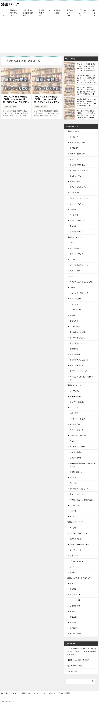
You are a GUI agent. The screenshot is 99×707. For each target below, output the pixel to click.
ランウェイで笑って (77, 338)
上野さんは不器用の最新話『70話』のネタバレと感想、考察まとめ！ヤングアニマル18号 (16, 99)
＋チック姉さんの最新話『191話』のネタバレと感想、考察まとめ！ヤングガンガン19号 (86, 91)
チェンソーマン (76, 176)
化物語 (72, 287)
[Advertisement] (49, 36)
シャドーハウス (76, 550)
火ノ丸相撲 (74, 215)
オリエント (74, 276)
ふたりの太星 (75, 181)
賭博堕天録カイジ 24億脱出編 (81, 500)
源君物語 (73, 572)
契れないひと (75, 517)
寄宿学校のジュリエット (79, 360)
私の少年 (73, 483)
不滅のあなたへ (76, 343)
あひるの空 (74, 321)
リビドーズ (74, 556)
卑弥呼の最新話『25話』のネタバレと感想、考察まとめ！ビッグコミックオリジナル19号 (86, 102)
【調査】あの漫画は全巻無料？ (28, 12)
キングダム (74, 528)
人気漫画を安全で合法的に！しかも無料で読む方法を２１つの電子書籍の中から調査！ (81, 651)
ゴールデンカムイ (76, 561)
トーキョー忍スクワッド (79, 170)
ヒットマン (74, 304)
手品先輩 (73, 478)
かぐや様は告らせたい (78, 533)
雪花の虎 (73, 617)
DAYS (72, 243)
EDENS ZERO (75, 310)
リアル (72, 567)
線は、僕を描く (76, 299)
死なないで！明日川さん (79, 293)
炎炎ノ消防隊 (75, 271)
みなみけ (73, 441)
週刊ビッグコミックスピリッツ (79, 578)
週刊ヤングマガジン (75, 385)
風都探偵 (73, 628)
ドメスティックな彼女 (78, 332)
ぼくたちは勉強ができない (80, 187)
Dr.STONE (74, 148)
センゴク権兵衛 (76, 452)
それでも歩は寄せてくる (79, 265)
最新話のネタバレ (41, 12)
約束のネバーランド (77, 220)
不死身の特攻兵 (76, 396)
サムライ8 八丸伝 (76, 204)
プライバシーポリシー (82, 12)
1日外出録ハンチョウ (78, 435)
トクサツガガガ (76, 634)
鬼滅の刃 (73, 226)
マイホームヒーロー (77, 430)
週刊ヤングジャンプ (75, 522)
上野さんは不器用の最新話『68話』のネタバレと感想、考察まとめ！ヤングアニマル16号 (47, 99)
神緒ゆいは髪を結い (77, 154)
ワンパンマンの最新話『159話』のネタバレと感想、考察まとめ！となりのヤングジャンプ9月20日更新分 (86, 79)
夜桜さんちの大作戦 (77, 142)
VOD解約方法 (72, 671)
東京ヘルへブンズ (76, 254)
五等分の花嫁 (75, 354)
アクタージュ (75, 159)
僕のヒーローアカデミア (79, 198)
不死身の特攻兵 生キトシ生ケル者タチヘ (83, 464)
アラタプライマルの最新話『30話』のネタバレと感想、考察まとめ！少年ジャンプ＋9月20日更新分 (86, 114)
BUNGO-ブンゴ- (76, 539)
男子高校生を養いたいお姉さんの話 (82, 378)
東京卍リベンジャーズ (78, 371)
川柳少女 (73, 511)
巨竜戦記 (73, 315)
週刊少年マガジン (74, 237)
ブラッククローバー (77, 232)
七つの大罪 (74, 349)
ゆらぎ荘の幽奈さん (77, 165)
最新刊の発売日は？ (57, 12)
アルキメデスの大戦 (77, 447)
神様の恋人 (74, 413)
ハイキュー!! (74, 193)
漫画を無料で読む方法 (13, 12)
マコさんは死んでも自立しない (81, 282)
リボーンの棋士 (76, 600)
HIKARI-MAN (75, 595)
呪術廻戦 (73, 209)
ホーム (3, 12)
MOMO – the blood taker (79, 544)
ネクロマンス (75, 260)
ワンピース (74, 137)
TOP (10, 693)
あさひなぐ (74, 611)
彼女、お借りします (77, 366)
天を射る (73, 589)
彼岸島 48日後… (76, 472)
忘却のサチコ (75, 606)
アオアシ (73, 583)
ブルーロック (75, 505)
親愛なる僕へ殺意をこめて (80, 489)
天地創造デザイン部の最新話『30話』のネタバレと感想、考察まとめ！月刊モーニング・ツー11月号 (86, 67)
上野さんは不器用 (10, 107)
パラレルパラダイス (77, 419)
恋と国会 (73, 622)
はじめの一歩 (75, 326)
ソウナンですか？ (76, 458)
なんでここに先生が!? (78, 402)
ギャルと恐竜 (75, 424)
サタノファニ (75, 408)
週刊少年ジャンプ (74, 131)
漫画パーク (10, 4)
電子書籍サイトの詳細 (70, 12)
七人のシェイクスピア (78, 494)
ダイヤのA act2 (75, 248)
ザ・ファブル (75, 391)
